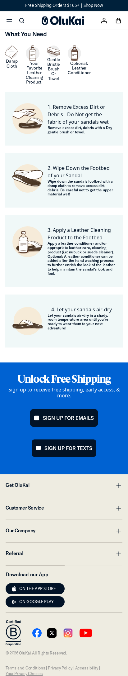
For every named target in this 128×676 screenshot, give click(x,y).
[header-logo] (63, 20)
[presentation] (14, 589)
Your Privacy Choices (24, 673)
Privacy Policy (60, 667)
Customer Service (64, 510)
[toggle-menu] (117, 485)
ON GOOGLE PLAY (36, 601)
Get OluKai (64, 487)
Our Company (64, 532)
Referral (64, 555)
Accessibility (86, 667)
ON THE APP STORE (37, 588)
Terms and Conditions (25, 667)
